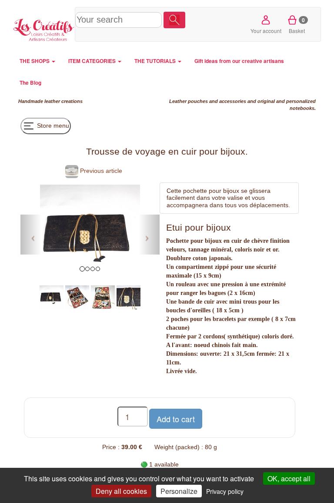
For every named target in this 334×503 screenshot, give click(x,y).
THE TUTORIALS (155, 61)
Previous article (100, 170)
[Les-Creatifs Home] (44, 29)
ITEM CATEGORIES (92, 61)
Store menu (52, 125)
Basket (297, 25)
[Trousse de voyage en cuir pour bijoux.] (51, 296)
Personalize (178, 491)
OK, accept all (289, 478)
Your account (265, 30)
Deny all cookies (121, 491)
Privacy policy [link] (225, 491)
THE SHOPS (35, 61)
